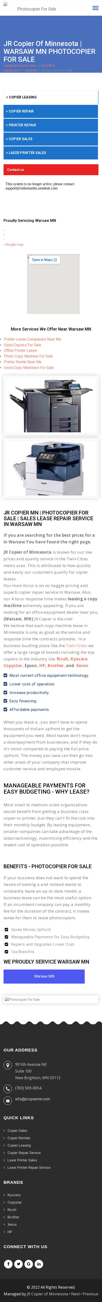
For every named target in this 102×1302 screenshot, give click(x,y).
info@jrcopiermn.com (32, 1099)
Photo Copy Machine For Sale (28, 356)
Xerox (82, 665)
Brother (55, 665)
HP (42, 665)
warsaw (31, 70)
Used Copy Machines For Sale (29, 367)
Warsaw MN (44, 976)
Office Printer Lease (20, 350)
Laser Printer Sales (27, 153)
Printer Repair (22, 125)
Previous (90, 1294)
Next (75, 1294)
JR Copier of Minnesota (47, 1294)
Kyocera (14, 1195)
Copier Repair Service (24, 1153)
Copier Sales (20, 139)
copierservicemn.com (20, 65)
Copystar (15, 1202)
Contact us (15, 170)
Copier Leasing (22, 97)
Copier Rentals (19, 1138)
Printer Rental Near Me (23, 362)
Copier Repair (21, 111)
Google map (14, 244)
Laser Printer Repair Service (29, 1167)
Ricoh (62, 659)
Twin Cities (76, 645)
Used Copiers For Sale (22, 345)
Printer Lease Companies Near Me (32, 339)
